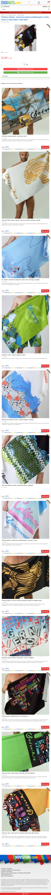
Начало (2, 15)
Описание (5, 76)
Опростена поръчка (26, 72)
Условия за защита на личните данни (11, 870)
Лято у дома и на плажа (11, 15)
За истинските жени (6, 874)
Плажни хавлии (20, 15)
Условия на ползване (6, 868)
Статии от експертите (6, 871)
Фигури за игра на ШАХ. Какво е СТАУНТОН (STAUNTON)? (15, 873)
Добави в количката (26, 69)
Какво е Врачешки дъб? (7, 876)
